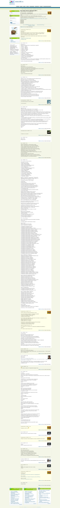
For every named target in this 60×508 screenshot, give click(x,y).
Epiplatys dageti (41, 492)
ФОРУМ (21, 6)
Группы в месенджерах (14, 491)
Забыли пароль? (13, 23)
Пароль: (11, 20)
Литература (37, 6)
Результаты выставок (47, 6)
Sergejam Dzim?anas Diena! (14, 502)
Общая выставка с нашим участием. (30, 498)
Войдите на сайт (41, 62)
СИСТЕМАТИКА (32, 6)
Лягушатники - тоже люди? (14, 499)
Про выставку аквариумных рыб (44, 502)
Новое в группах (13, 41)
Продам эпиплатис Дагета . (29, 491)
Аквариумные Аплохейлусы (43, 499)
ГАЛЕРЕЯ (17, 6)
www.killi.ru (19, 2)
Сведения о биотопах (28, 500)
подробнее (20, 504)
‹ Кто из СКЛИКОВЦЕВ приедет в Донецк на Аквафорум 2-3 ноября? (29, 25)
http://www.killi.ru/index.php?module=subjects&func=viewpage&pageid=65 (30, 474)
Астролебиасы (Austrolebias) (15, 498)
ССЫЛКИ (41, 6)
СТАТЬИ (27, 6)
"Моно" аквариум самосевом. (15, 503)
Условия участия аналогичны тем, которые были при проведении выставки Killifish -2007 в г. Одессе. (33, 18)
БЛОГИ (24, 6)
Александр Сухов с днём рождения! (30, 501)
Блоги (11, 12)
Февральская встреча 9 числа (15, 496)
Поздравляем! (13, 497)
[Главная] (12, 4)
